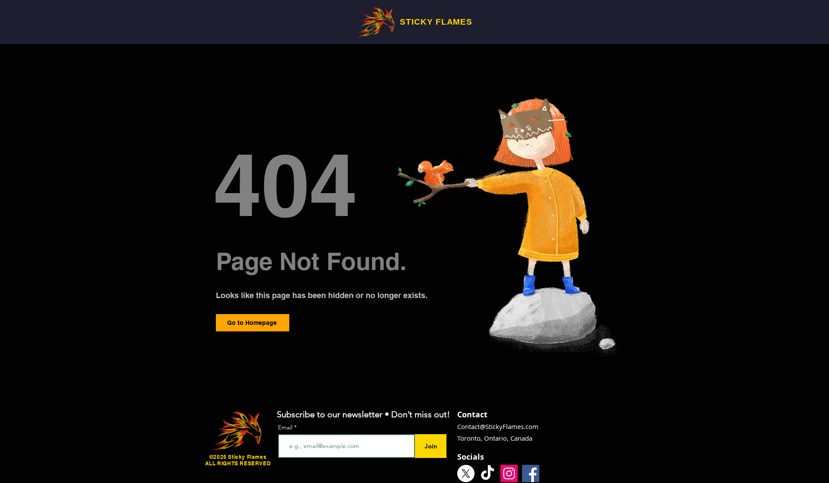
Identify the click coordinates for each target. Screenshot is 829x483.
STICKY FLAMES (436, 21)
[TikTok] (487, 473)
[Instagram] (509, 473)
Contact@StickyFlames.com (497, 426)
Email (286, 427)
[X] (466, 473)
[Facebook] (530, 473)
